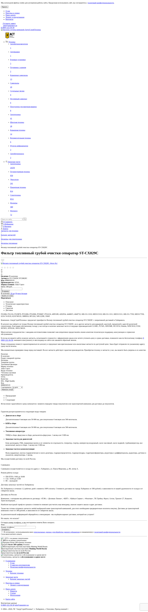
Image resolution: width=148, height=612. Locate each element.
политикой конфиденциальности (101, 3)
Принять (5, 7)
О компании (10, 561)
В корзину (5, 291)
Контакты (9, 19)
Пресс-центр (10, 15)
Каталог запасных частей (20, 579)
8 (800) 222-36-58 (7, 28)
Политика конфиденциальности (22, 567)
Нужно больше (21, 293)
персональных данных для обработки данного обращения (57, 532)
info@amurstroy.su (10, 26)
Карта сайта (10, 599)
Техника (9, 571)
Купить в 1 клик (7, 296)
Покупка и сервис (13, 13)
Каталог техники (17, 573)
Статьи (13, 593)
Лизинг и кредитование (15, 17)
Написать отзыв (7, 389)
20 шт (12, 293)
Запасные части (12, 577)
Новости (13, 591)
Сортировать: (6, 387)
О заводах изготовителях (20, 565)
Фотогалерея (15, 595)
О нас (8, 11)
